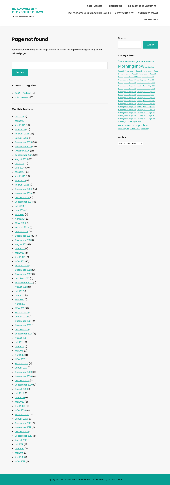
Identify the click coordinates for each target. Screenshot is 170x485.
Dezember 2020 (23, 372)
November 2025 (23, 146)
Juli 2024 (19, 206)
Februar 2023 (22, 265)
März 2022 (20, 308)
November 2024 (23, 193)
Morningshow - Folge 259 (146, 113)
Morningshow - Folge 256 (127, 110)
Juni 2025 (20, 167)
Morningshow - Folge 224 (127, 86)
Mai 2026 (19, 120)
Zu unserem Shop (124, 12)
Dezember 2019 (23, 423)
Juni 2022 (20, 295)
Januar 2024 (21, 231)
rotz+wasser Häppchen (133, 125)
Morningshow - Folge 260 (127, 116)
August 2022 (21, 286)
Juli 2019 (19, 444)
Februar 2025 (22, 184)
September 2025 (24, 155)
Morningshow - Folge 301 (128, 121)
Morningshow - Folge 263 (146, 119)
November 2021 (23, 325)
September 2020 (24, 384)
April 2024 (20, 218)
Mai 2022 (19, 299)
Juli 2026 (19, 116)
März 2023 (20, 261)
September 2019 (23, 435)
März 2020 (20, 410)
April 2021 (20, 355)
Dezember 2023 (23, 235)
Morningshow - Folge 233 (146, 98)
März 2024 (20, 223)
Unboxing (145, 128)
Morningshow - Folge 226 (127, 89)
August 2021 (21, 338)
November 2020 (23, 376)
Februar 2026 (22, 133)
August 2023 (21, 244)
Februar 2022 (22, 312)
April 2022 (20, 303)
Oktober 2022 (22, 278)
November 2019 (23, 427)
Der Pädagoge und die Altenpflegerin (89, 12)
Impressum (150, 19)
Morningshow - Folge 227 (146, 89)
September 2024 (24, 201)
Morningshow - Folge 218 (127, 77)
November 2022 (23, 274)
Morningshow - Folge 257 (146, 110)
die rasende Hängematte (142, 6)
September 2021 (23, 333)
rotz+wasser (94, 6)
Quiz (141, 121)
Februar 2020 (22, 414)
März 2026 (20, 129)
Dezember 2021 (23, 320)
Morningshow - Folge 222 (127, 83)
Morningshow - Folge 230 (127, 95)
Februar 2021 (21, 363)
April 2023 (20, 257)
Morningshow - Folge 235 (146, 101)
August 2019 (21, 440)
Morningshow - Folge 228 (127, 92)
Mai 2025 (19, 172)
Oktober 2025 (22, 150)
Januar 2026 (21, 138)
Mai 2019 (19, 452)
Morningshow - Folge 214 (134, 71)
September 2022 (24, 282)
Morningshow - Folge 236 (127, 104)
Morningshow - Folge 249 (127, 107)
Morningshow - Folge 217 (147, 74)
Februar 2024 (22, 227)
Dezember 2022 (23, 269)
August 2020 (21, 389)
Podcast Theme (115, 479)
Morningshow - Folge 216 (130, 74)
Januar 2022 (21, 316)
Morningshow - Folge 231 (145, 95)
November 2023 (23, 240)
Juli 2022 (19, 291)
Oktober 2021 (22, 329)
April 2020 (20, 406)
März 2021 (20, 359)
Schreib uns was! (148, 12)
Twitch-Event (135, 129)
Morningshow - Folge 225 (146, 86)
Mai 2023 (19, 252)
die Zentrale (115, 6)
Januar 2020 (21, 418)
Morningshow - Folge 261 (145, 116)
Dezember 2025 (23, 142)
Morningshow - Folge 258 (127, 113)
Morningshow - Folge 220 (127, 80)
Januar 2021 (21, 367)
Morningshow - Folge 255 (146, 107)
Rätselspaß (123, 128)
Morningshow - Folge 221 (145, 80)
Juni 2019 (19, 448)
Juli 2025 (19, 163)
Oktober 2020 (22, 380)
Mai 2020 (19, 401)
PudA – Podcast (23, 93)
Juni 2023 (20, 248)
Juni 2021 (19, 346)
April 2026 (20, 125)
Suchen (122, 38)
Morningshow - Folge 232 (127, 98)
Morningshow (131, 66)
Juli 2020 (19, 393)
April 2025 (20, 176)
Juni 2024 (20, 210)
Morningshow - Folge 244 (146, 104)
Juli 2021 (19, 342)
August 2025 (21, 159)
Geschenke (149, 61)
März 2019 (20, 461)
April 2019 (20, 457)
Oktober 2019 (22, 431)
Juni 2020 (20, 397)
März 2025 (20, 180)
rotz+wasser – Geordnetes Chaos (27, 10)
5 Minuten (123, 61)
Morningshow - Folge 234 (127, 101)
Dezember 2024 (23, 189)
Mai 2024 (19, 214)
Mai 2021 (19, 350)
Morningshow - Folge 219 (145, 77)
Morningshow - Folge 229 (146, 92)
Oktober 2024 (22, 197)
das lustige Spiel (135, 61)
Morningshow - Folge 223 (146, 83)
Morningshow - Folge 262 (127, 119)
